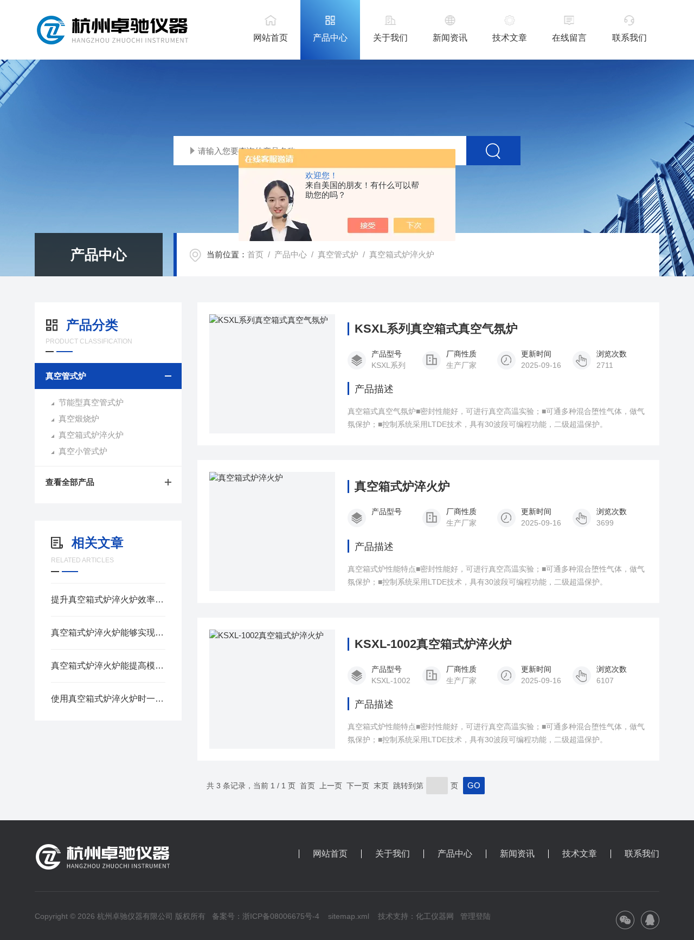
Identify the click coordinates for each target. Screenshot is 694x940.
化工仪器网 (435, 916)
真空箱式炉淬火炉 (401, 254)
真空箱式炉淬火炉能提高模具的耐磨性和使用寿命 (108, 665)
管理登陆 (475, 916)
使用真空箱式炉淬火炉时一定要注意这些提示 (108, 698)
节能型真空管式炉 (91, 402)
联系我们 (629, 37)
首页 (255, 254)
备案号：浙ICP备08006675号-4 (265, 916)
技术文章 (509, 37)
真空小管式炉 (83, 451)
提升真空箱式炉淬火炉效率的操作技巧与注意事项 (108, 599)
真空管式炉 (338, 254)
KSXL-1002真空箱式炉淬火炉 (433, 644)
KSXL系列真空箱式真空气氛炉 (436, 328)
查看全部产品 (70, 482)
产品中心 (330, 37)
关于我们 (390, 37)
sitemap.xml (348, 916)
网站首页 (270, 37)
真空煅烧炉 (79, 418)
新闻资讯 (450, 37)
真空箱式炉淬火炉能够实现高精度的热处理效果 (108, 632)
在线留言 (569, 37)
